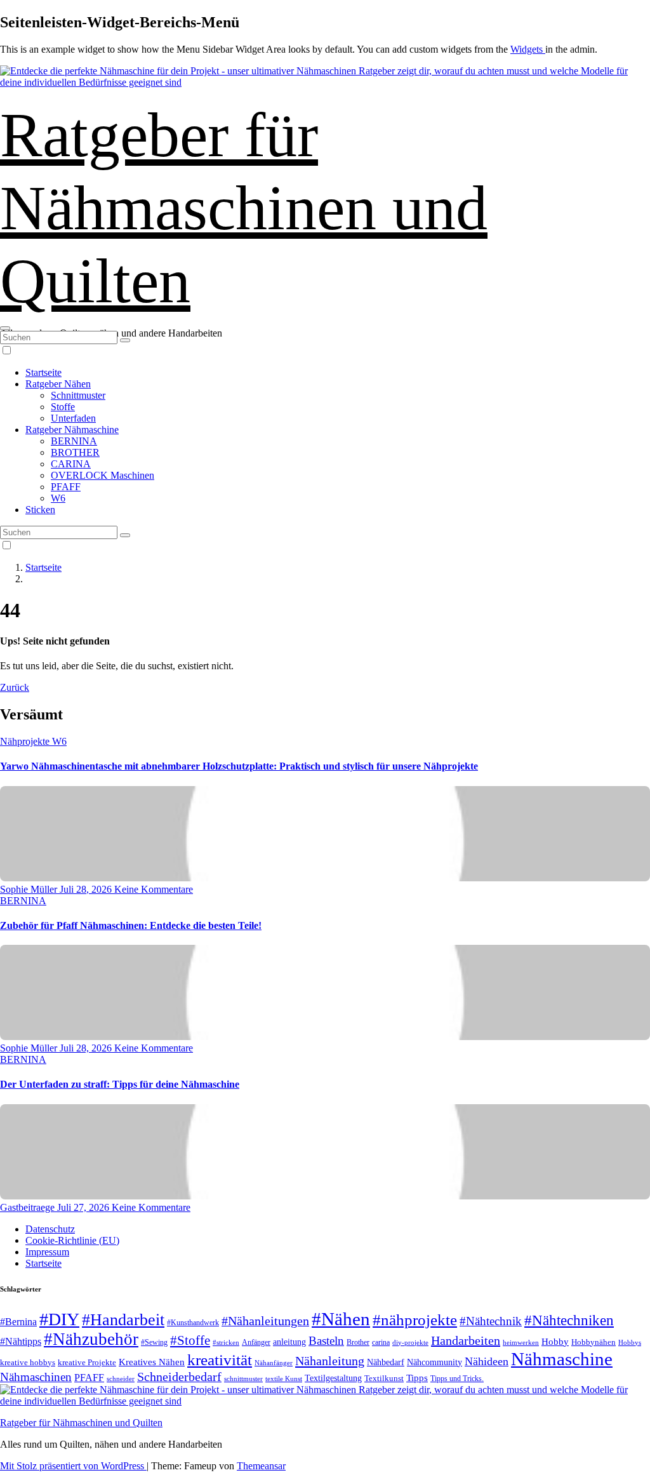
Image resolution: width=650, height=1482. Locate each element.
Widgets (527, 49)
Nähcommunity (434, 1362)
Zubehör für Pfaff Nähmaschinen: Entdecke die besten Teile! (131, 925)
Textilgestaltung (333, 1378)
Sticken (40, 509)
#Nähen (341, 1319)
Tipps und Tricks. (457, 1378)
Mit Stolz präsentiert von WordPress (73, 1465)
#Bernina (18, 1322)
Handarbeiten (465, 1340)
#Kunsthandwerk (193, 1322)
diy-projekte (410, 1342)
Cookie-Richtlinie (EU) (72, 1240)
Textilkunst (384, 1378)
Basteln (326, 1340)
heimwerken (521, 1342)
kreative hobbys (27, 1362)
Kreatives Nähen (152, 1361)
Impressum (47, 1251)
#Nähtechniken (569, 1320)
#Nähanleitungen (265, 1321)
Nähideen (486, 1361)
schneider (121, 1378)
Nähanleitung (329, 1361)
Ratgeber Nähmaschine (72, 429)
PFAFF (66, 486)
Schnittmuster (78, 395)
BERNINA (74, 441)
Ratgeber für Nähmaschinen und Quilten (244, 208)
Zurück (14, 687)
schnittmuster (243, 1378)
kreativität (219, 1359)
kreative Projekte (87, 1362)
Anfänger (256, 1342)
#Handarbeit (123, 1320)
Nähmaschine (562, 1359)
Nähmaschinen (36, 1377)
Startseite (43, 372)
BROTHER (75, 452)
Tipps (417, 1378)
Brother (358, 1342)
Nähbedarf (385, 1362)
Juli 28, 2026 (87, 889)
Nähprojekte (26, 741)
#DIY (59, 1319)
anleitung (289, 1342)
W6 (58, 498)
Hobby (555, 1342)
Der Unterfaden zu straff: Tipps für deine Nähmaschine (119, 1084)
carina (381, 1342)
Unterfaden (73, 418)
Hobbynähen (593, 1342)
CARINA (71, 463)
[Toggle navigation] (5, 328)
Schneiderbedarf (179, 1377)
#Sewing (154, 1342)
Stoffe (63, 406)
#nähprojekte (415, 1319)
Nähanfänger (274, 1362)
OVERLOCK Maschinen (102, 475)
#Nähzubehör (91, 1339)
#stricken (226, 1342)
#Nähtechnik (491, 1321)
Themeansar (261, 1465)
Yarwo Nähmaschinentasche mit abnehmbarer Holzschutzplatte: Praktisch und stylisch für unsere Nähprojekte (239, 766)
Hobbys (629, 1342)
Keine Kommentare (153, 889)
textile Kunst (283, 1378)
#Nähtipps (20, 1341)
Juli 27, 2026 (84, 1207)
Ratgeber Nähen (58, 383)
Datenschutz (50, 1229)
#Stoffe (190, 1340)
